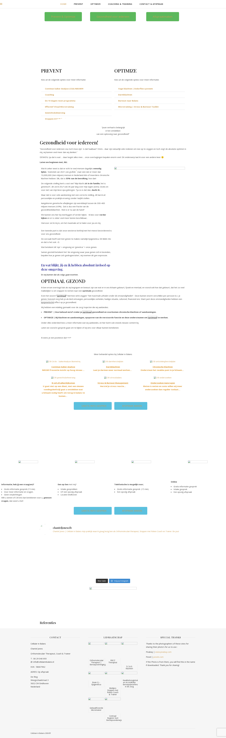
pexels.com (158, 657)
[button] (76, 89)
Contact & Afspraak (151, 4)
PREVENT (78, 4)
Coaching (49, 94)
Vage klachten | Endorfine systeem (135, 88)
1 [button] (76, 170)
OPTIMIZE (96, 4)
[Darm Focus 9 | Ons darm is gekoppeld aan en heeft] (64, 544)
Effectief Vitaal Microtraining (59, 106)
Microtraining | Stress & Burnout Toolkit (138, 106)
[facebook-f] (208, 4)
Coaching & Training (120, 4)
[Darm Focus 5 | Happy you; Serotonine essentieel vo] (113, 558)
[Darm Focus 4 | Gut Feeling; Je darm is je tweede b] (162, 556)
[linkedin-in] (219, 4)
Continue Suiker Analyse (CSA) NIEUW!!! (64, 88)
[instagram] (212, 4)
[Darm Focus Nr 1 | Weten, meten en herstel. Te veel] (162, 571)
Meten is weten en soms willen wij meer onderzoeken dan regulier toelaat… (162, 386)
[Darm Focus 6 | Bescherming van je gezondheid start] (64, 558)
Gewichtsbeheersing (55, 112)
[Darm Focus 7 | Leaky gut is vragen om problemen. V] (162, 541)
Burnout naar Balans (128, 100)
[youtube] (216, 4)
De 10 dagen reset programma (60, 100)
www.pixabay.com (163, 652)
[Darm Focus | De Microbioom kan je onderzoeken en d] (113, 568)
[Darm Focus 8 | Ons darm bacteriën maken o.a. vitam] (113, 542)
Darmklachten (125, 94)
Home (63, 4)
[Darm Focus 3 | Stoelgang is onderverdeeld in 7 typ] (64, 571)
